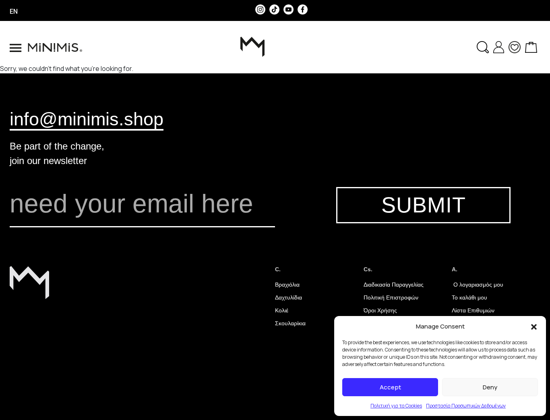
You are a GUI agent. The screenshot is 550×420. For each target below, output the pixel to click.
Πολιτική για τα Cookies (396, 405)
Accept (390, 387)
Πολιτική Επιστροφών (391, 297)
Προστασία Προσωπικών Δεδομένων (466, 405)
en (14, 11)
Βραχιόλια (287, 284)
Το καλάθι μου (469, 297)
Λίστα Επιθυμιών (473, 310)
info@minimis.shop (86, 119)
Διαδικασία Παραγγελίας (394, 284)
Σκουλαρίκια (290, 323)
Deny (490, 387)
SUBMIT (423, 205)
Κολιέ (281, 310)
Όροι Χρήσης (380, 310)
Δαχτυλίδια (288, 297)
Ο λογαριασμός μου (477, 284)
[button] (534, 326)
